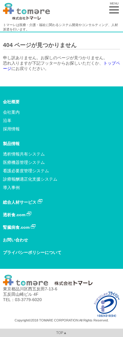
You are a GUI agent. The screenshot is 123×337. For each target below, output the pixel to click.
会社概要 (11, 101)
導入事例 (11, 187)
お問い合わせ (15, 239)
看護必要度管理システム (26, 170)
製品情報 (11, 143)
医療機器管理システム (24, 162)
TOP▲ (61, 333)
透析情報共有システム (24, 154)
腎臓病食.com (17, 227)
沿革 (7, 120)
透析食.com (15, 214)
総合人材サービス (20, 202)
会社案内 (11, 112)
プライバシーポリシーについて (32, 252)
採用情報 (11, 128)
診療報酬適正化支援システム (30, 179)
